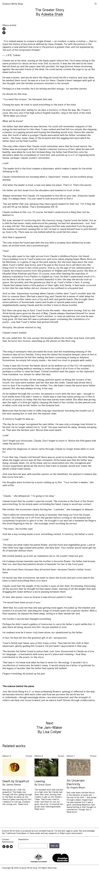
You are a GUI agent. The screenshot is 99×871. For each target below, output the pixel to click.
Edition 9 (39, 756)
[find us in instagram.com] (8, 847)
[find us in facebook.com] (4, 847)
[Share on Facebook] (49, 33)
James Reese (13, 784)
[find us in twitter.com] (11, 847)
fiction (29, 756)
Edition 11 (6, 756)
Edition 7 (71, 756)
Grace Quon (44, 784)
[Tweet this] (49, 29)
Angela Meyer (77, 787)
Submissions (7, 842)
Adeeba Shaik (52, 14)
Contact (5, 839)
